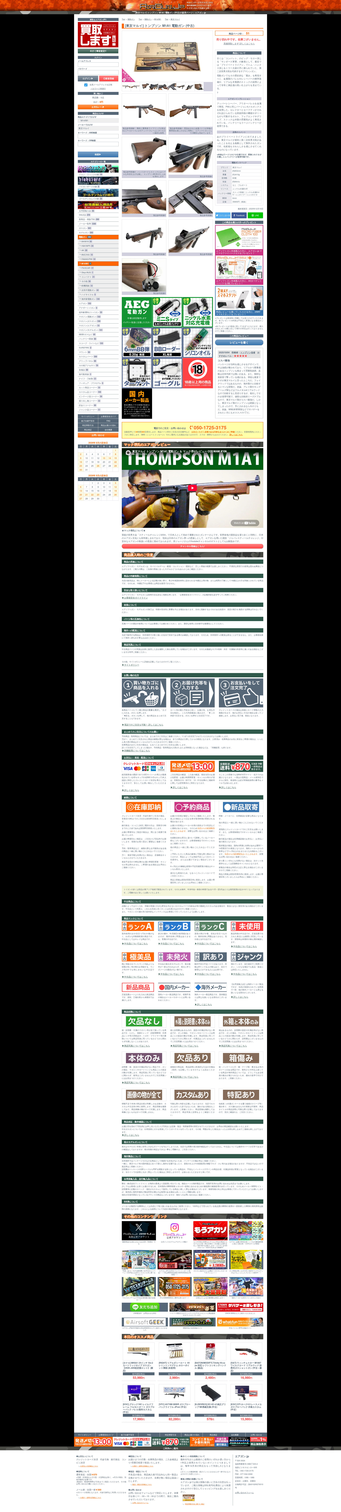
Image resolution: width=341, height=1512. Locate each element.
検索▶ (98, 154)
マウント (84, 352)
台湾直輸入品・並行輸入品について (141, 1178)
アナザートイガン (87, 307)
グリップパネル (87, 360)
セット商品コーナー (89, 387)
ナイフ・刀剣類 (87, 378)
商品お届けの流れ (108, 425)
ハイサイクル (88, 294)
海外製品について (132, 1156)
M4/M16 (86, 241)
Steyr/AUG (86, 272)
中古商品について (132, 901)
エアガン (84, 303)
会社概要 (108, 429)
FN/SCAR (86, 267)
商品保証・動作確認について (138, 1121)
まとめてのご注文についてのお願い (141, 731)
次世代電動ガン (89, 290)
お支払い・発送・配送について (139, 757)
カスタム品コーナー (89, 391)
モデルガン (85, 232)
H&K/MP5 (86, 245)
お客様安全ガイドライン (136, 597)
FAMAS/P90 (87, 259)
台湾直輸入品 (86, 210)
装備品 (83, 369)
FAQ (108, 420)
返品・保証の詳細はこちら (142, 1484)
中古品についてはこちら (136, 943)
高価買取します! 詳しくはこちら (239, 43)
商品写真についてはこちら (137, 1045)
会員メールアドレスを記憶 (101, 84)
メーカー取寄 (87, 223)
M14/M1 (85, 263)
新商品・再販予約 (88, 219)
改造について (130, 604)
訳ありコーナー (87, 405)
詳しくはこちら (236, 434)
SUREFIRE (84, 347)
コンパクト (87, 276)
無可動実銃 (84, 374)
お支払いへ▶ (98, 106)
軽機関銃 (86, 285)
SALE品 (84, 214)
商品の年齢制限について (136, 575)
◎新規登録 (108, 78)
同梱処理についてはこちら (137, 750)
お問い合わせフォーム (140, 1503)
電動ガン (84, 236)
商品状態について (132, 1011)
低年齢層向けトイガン (90, 312)
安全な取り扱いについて (136, 590)
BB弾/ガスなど (86, 334)
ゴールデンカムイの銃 (90, 198)
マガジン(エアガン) (88, 325)
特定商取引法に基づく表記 (194, 1504)
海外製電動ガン (89, 298)
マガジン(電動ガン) (89, 316)
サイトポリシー (131, 664)
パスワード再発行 (98, 88)
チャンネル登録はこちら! (192, 546)
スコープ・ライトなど (90, 343)
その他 (85, 281)
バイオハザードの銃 (88, 186)
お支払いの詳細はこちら (89, 1466)
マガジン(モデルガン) (90, 329)
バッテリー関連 (87, 338)
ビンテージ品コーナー (90, 396)
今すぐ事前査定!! (98, 50)
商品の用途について (133, 561)
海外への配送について (134, 630)
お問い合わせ (98, 435)
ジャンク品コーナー (89, 409)
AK (83, 250)
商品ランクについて (133, 918)
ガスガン (84, 228)
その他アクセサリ (88, 365)
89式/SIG (86, 254)
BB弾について (131, 1201)
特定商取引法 (88, 425)
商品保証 (88, 429)
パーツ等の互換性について (137, 618)
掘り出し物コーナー (89, 400)
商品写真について (132, 644)
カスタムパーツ (87, 356)
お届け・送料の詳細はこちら (90, 1497)
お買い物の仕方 (131, 675)
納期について (130, 797)
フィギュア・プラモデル (90, 383)
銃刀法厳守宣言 (87, 420)
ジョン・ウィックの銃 (90, 174)
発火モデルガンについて (136, 1141)
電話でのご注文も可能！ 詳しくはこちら (143, 724)
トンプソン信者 (247, 352)
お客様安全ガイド (108, 416)
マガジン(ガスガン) (89, 321)
